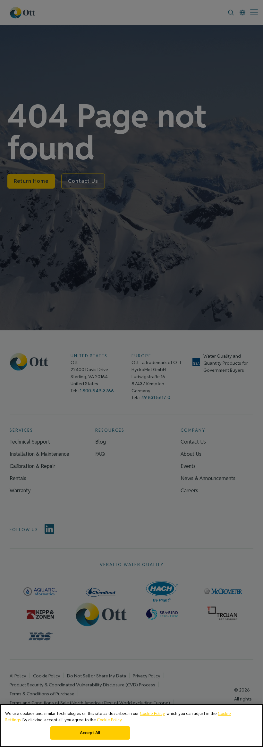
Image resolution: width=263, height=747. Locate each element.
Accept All (90, 732)
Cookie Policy (152, 713)
